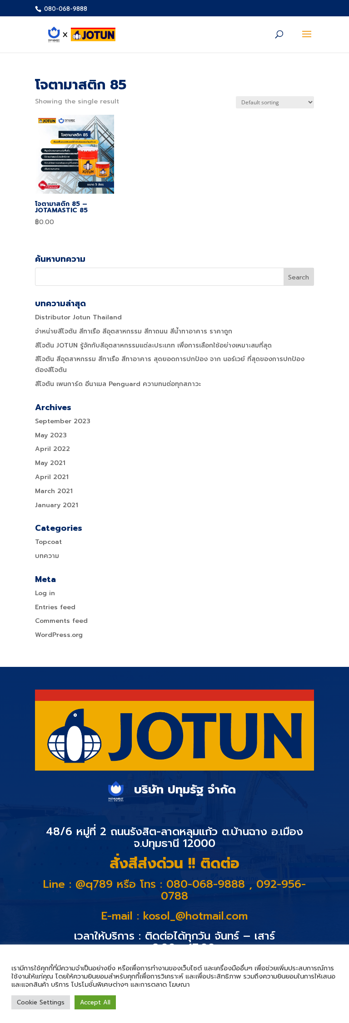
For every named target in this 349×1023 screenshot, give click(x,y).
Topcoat (48, 542)
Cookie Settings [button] (41, 1002)
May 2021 (50, 463)
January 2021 (56, 505)
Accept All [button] (95, 1002)
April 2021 (52, 477)
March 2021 (54, 491)
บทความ (47, 556)
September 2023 (62, 421)
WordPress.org (59, 635)
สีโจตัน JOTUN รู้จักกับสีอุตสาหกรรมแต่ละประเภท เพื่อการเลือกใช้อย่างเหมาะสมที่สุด (153, 345)
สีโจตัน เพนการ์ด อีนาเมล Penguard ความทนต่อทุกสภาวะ (118, 384)
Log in (45, 593)
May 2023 (51, 435)
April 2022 (52, 449)
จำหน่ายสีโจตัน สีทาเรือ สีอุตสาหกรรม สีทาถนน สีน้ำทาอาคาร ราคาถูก (133, 331)
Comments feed (61, 621)
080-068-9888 (64, 9)
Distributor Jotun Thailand (78, 317)
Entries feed (55, 607)
